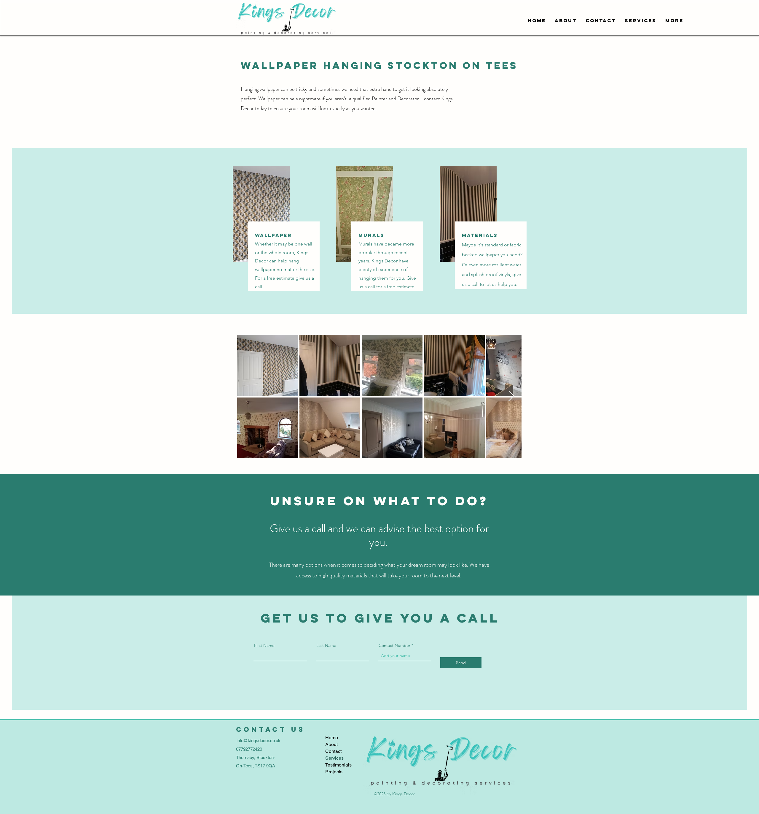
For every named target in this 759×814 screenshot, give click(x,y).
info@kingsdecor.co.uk (258, 740)
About (331, 744)
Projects (333, 772)
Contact (333, 751)
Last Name (326, 645)
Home (331, 737)
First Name (264, 645)
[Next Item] (511, 396)
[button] (640, 21)
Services (334, 758)
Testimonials (338, 765)
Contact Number (394, 645)
